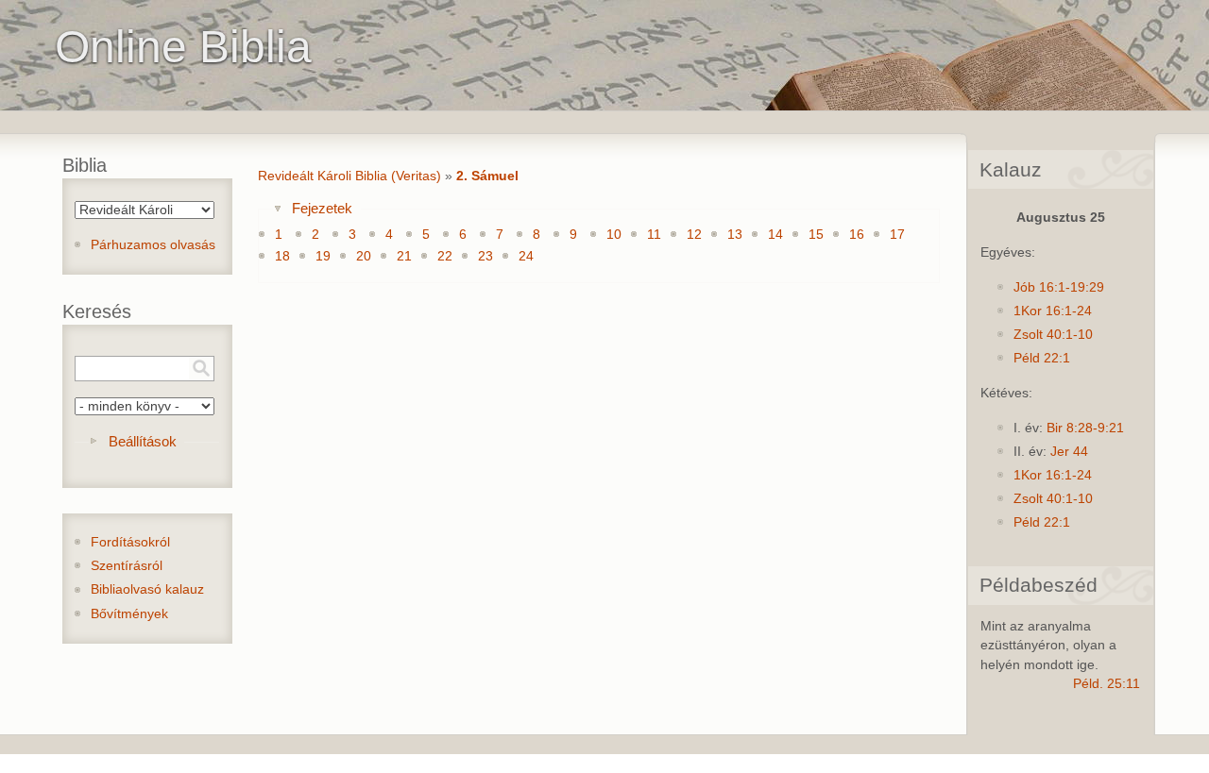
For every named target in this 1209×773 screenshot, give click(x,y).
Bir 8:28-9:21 (1085, 428)
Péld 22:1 (1041, 358)
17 (897, 234)
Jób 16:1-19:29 (1058, 287)
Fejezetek (322, 208)
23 (485, 256)
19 (323, 256)
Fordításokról (130, 542)
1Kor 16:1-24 (1052, 311)
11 (654, 234)
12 (694, 234)
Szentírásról (126, 566)
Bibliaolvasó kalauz (147, 589)
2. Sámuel (487, 176)
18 (282, 256)
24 (526, 256)
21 (404, 256)
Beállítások (143, 441)
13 (734, 234)
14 (775, 234)
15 (816, 234)
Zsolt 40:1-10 (1053, 335)
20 (363, 256)
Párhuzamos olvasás (153, 245)
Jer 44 (1069, 452)
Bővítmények (129, 614)
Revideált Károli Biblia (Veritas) (349, 176)
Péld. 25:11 (1106, 684)
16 (856, 234)
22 (444, 256)
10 (614, 234)
